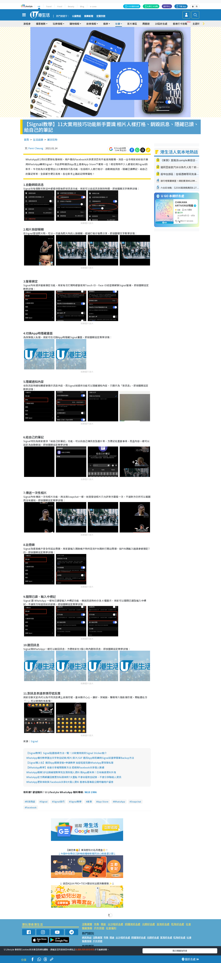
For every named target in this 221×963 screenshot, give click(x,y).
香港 (89, 801)
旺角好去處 (177, 924)
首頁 (26, 139)
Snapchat (136, 801)
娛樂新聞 (88, 16)
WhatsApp (119, 801)
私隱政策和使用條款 (84, 949)
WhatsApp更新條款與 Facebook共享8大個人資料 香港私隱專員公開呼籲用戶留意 (69, 782)
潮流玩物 (52, 139)
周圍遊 (146, 23)
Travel (49, 6)
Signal (34, 741)
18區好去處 (161, 23)
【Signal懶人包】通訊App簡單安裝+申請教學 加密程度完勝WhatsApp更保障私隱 (69, 762)
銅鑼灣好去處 (132, 924)
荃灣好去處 (163, 924)
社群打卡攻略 (152, 6)
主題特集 (197, 23)
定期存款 (100, 16)
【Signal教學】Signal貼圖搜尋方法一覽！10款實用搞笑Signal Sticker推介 (66, 753)
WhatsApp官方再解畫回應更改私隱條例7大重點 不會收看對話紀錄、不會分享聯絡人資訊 (73, 777)
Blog (82, 6)
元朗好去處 (148, 924)
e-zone (93, 6)
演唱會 (27, 23)
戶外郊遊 (99, 928)
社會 (188, 924)
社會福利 (111, 928)
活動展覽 (87, 924)
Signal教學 (75, 801)
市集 (96, 924)
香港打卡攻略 (180, 23)
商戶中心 (166, 6)
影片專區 (132, 23)
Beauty (71, 6)
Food (59, 6)
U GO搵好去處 (133, 6)
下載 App (182, 6)
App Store (102, 801)
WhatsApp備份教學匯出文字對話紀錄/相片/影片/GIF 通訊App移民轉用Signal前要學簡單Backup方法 (80, 758)
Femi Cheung (35, 148)
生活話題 (38, 139)
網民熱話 (87, 937)
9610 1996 (90, 792)
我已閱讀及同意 (179, 950)
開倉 (103, 924)
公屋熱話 (76, 16)
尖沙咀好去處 (115, 924)
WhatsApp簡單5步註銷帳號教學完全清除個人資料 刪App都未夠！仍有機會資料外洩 (71, 772)
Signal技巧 (58, 801)
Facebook (31, 807)
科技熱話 (30, 801)
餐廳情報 (87, 928)
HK (39, 6)
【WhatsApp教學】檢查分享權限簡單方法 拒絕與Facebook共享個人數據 (65, 767)
